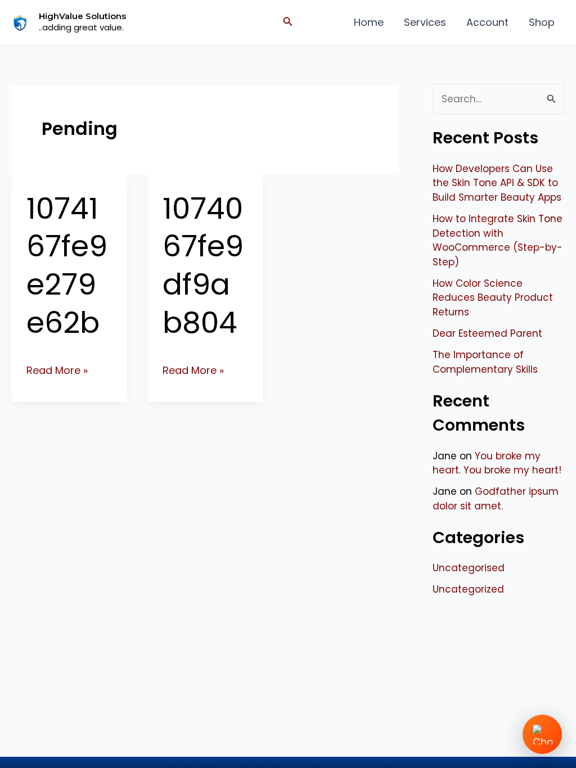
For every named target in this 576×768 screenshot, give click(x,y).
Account (487, 22)
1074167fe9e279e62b (66, 265)
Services (425, 22)
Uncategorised (469, 568)
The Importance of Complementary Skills (485, 362)
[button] (288, 22)
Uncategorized (468, 589)
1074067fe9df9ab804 (203, 265)
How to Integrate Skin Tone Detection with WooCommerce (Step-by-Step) (497, 240)
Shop (542, 22)
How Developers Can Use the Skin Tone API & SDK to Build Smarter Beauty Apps (497, 183)
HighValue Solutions (82, 16)
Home (369, 22)
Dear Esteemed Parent (487, 333)
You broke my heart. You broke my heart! (497, 463)
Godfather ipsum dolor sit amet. (496, 499)
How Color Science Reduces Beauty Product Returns (493, 298)
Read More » (57, 369)
